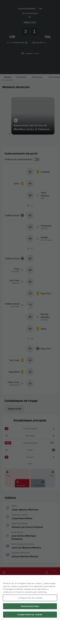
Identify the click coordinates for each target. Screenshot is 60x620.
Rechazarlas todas (30, 606)
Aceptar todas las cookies (29, 614)
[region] (30, 597)
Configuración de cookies (29, 598)
